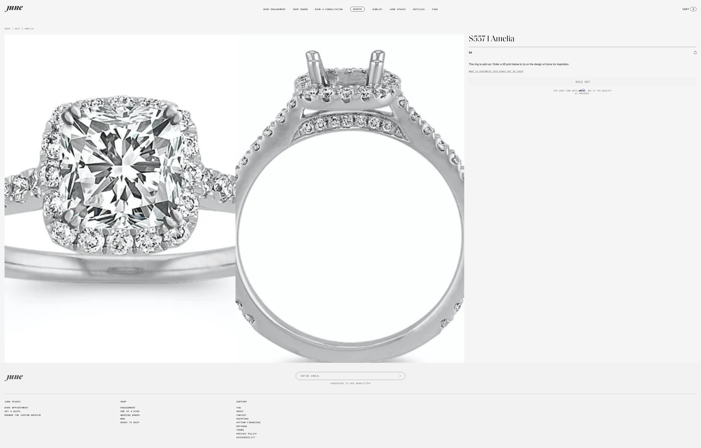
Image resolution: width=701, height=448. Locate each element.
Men (122, 419)
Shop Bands (300, 9)
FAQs (435, 9)
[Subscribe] (400, 376)
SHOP (8, 28)
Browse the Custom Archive (23, 415)
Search (357, 9)
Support (241, 401)
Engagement (127, 407)
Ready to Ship (129, 422)
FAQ (238, 407)
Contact (241, 415)
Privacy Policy (246, 433)
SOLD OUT (582, 81)
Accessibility (245, 437)
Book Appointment (16, 407)
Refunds (241, 426)
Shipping (242, 419)
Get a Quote (12, 411)
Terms (240, 430)
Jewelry (377, 9)
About (240, 411)
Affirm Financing (248, 422)
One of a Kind (129, 411)
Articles (419, 9)
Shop (123, 401)
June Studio (398, 9)
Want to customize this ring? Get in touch (496, 71)
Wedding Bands (129, 415)
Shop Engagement (274, 9)
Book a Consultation (329, 9)
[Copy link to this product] (695, 52)
